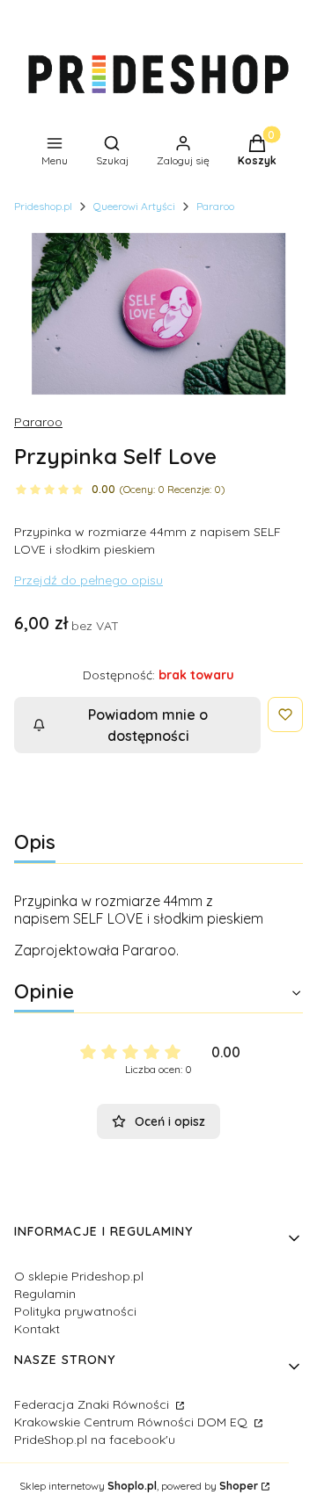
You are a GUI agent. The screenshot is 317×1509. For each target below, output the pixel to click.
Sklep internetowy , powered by (138, 1485)
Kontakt (37, 1329)
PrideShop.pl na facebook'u (94, 1439)
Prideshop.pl (43, 206)
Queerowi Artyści (134, 206)
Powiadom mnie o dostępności (148, 725)
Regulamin (45, 1294)
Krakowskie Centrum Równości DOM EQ (132, 1422)
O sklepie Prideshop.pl (79, 1276)
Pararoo (215, 206)
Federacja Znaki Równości (93, 1404)
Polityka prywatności (75, 1311)
